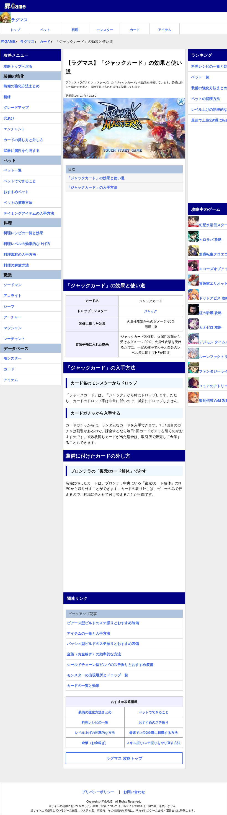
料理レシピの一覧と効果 (23, 232)
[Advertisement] (124, 236)
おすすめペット (16, 191)
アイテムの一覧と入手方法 (88, 633)
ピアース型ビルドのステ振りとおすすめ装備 (103, 622)
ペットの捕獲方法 (18, 202)
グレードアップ (16, 107)
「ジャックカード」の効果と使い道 (96, 177)
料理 (75, 29)
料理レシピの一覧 (95, 722)
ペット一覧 (13, 169)
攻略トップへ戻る (18, 65)
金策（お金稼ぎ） (95, 742)
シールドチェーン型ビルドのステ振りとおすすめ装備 (110, 664)
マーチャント (14, 338)
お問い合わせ (134, 791)
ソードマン (13, 284)
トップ (15, 29)
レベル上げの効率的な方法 (95, 732)
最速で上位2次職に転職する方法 (153, 732)
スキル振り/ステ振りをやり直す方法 (153, 742)
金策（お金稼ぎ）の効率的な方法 (94, 653)
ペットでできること (154, 712)
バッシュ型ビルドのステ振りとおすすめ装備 (103, 643)
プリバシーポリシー (98, 791)
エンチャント (14, 128)
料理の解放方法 (16, 264)
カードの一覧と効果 (83, 685)
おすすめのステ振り (154, 722)
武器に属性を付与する (22, 150)
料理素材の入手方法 (20, 253)
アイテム (164, 29)
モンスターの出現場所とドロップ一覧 (97, 674)
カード (135, 29)
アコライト (13, 295)
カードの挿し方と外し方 (23, 139)
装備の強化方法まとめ (95, 712)
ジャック (150, 310)
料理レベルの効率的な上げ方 (27, 243)
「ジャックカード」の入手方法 (92, 187)
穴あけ (9, 117)
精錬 (7, 96)
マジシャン (13, 327)
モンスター (105, 29)
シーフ (9, 305)
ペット (45, 29)
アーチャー (13, 316)
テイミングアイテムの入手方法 (29, 212)
